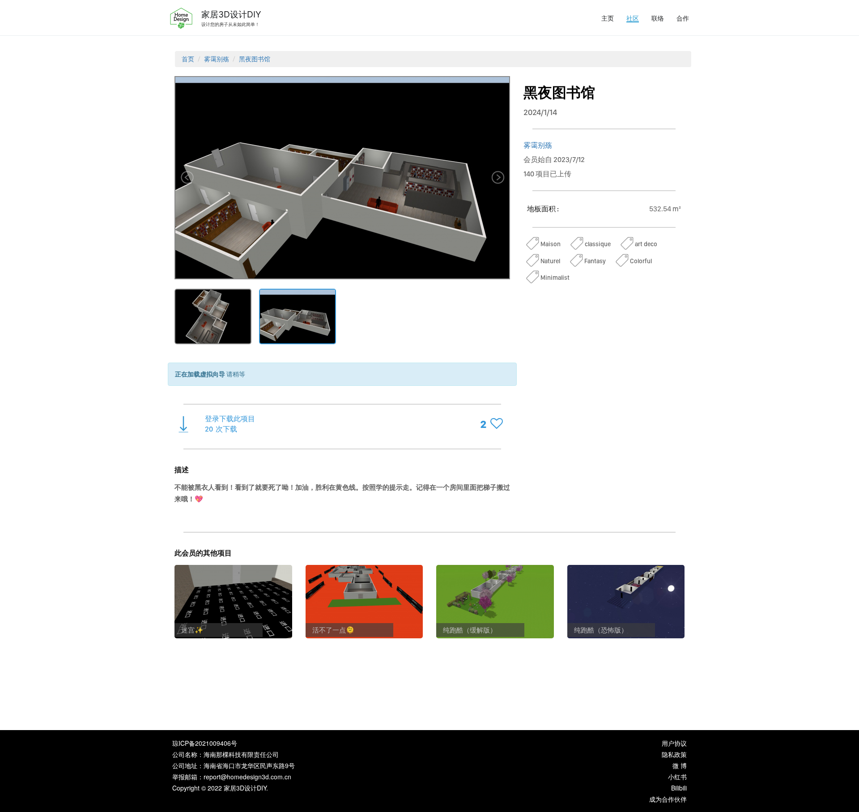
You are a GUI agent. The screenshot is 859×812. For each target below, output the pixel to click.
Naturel (550, 261)
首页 (188, 59)
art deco (646, 244)
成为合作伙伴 (668, 799)
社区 (632, 17)
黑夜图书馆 (254, 59)
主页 (607, 17)
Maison (550, 244)
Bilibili (679, 787)
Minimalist (555, 277)
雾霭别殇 (216, 59)
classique (598, 244)
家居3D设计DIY (231, 14)
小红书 (677, 776)
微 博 (679, 765)
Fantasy (595, 261)
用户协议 (674, 743)
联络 (657, 17)
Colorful (641, 261)
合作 (682, 17)
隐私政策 (674, 754)
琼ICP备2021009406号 (204, 743)
